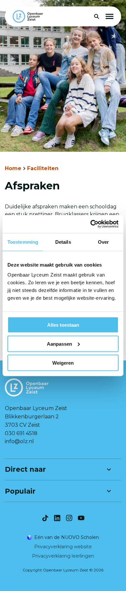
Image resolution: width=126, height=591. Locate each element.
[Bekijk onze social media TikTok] (45, 518)
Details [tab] (63, 241)
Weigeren (63, 362)
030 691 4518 (21, 433)
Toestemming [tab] (22, 241)
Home (13, 168)
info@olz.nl (19, 441)
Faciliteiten (42, 168)
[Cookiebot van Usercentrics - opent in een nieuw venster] (91, 224)
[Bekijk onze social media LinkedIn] (57, 518)
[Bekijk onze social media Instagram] (69, 518)
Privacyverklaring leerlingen (63, 556)
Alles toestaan (63, 325)
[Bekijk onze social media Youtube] (81, 518)
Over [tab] (103, 241)
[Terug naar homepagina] (28, 16)
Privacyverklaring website (63, 547)
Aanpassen (59, 343)
